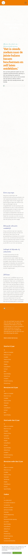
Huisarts (6, 378)
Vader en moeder (8, 352)
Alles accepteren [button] (17, 552)
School (6, 369)
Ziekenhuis (7, 376)
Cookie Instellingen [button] (7, 552)
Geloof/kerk (7, 366)
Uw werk (6, 521)
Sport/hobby (7, 373)
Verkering (6, 438)
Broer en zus (7, 354)
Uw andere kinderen (9, 502)
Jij (4, 350)
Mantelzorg (7, 383)
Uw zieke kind (7, 500)
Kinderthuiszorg (8, 381)
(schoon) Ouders (8, 507)
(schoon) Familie (8, 509)
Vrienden (6, 362)
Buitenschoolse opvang (10, 519)
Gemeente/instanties (9, 540)
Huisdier (6, 357)
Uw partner (7, 505)
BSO (5, 371)
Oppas (5, 364)
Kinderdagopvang (9, 514)
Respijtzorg (7, 538)
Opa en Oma (7, 359)
